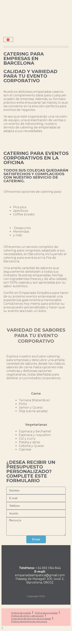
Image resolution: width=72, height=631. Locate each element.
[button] (36, 47)
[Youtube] (47, 553)
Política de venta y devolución (27, 615)
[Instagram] (25, 553)
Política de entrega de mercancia (29, 621)
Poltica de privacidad (46, 612)
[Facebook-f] (36, 553)
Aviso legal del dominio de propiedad (31, 618)
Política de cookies (21, 612)
